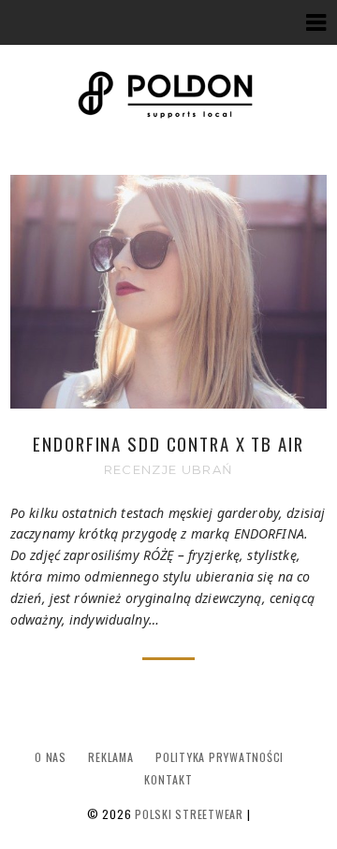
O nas (50, 757)
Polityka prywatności (219, 757)
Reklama (110, 757)
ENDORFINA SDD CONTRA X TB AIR (168, 443)
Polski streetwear (189, 814)
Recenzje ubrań (168, 469)
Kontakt (168, 779)
